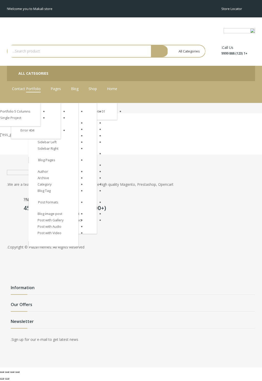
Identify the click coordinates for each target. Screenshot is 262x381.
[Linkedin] (22, 227)
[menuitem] (112, 88)
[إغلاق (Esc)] (17, 372)
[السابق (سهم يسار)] (7, 378)
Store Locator (231, 8)
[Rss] (12, 227)
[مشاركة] (12, 372)
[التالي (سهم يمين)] (2, 378)
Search (159, 51)
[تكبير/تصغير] (2, 372)
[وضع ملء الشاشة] (7, 372)
